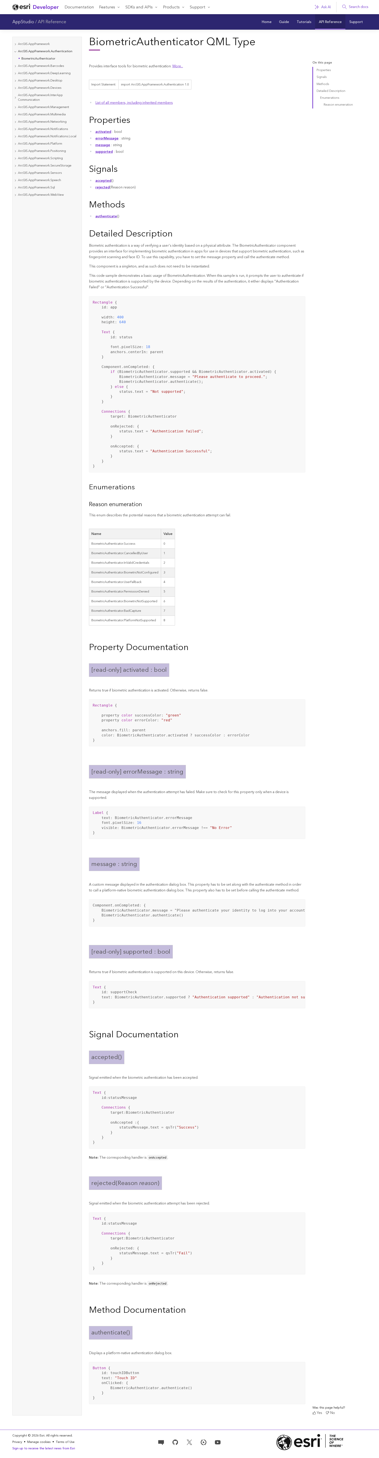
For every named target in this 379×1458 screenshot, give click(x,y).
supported (104, 152)
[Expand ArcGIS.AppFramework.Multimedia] (15, 114)
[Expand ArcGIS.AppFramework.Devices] (15, 88)
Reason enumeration (338, 104)
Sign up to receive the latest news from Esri (43, 1448)
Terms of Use (65, 1442)
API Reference (52, 22)
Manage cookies (39, 1442)
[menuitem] (266, 22)
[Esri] (310, 1442)
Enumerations (329, 98)
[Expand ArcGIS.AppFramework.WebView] (15, 195)
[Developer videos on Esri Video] (203, 1442)
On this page (322, 62)
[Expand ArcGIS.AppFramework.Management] (15, 107)
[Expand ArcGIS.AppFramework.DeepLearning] (15, 73)
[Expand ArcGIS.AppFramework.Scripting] (15, 158)
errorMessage (107, 138)
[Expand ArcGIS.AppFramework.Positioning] (15, 151)
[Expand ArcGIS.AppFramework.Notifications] (15, 129)
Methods (323, 84)
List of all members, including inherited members (134, 103)
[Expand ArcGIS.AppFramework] (15, 44)
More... (177, 66)
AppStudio (23, 22)
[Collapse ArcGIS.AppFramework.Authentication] (15, 51)
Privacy (17, 1442)
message (102, 145)
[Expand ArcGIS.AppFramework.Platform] (15, 143)
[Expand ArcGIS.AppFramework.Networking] (15, 122)
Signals (322, 77)
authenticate (106, 216)
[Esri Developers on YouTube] (217, 1442)
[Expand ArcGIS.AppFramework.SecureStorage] (15, 165)
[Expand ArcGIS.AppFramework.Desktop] (15, 80)
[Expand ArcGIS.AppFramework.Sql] (15, 187)
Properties (324, 70)
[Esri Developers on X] (189, 1442)
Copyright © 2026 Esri (28, 1435)
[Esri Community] (161, 1442)
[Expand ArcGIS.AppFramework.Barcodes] (15, 66)
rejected (102, 187)
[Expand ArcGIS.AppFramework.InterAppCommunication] (15, 98)
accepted (103, 181)
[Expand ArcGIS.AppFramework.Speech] (15, 180)
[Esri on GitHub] (175, 1442)
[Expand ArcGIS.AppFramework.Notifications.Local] (15, 136)
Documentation (79, 7)
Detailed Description (331, 91)
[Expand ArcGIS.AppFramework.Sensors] (15, 173)
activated (103, 132)
